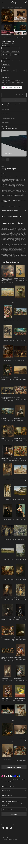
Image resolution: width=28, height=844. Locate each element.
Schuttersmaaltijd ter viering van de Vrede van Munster (7, 658)
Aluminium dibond (17, 61)
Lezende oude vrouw (17, 577)
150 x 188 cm (16, 52)
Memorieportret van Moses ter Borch (19, 597)
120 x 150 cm (6, 52)
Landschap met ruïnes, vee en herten (6, 577)
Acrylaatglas (6, 61)
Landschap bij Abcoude (4, 557)
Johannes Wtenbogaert (4, 517)
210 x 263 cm (16, 55)
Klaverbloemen (16, 537)
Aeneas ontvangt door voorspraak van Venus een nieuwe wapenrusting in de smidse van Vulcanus (6, 279)
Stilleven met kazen (4, 717)
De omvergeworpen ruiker (5, 377)
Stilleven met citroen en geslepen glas (19, 698)
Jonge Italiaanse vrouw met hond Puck (19, 517)
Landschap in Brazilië (17, 557)
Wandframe (6, 65)
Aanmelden (14, 814)
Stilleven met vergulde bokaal (18, 737)
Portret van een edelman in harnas (19, 617)
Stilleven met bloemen (17, 657)
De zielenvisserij (3, 418)
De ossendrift (16, 377)
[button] (2, 3)
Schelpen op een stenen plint (18, 637)
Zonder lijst (6, 71)
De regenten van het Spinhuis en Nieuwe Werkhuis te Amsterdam (7, 398)
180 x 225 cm (7, 55)
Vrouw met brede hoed (17, 717)
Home (2, 7)
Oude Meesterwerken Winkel (12, 838)
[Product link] (7, 274)
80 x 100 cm (6, 48)
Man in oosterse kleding (4, 597)
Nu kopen (14, 100)
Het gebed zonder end (4, 458)
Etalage (2, 438)
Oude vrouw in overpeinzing (5, 617)
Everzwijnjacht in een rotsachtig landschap (20, 438)
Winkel (7, 7)
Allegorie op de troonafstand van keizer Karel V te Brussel (19, 758)
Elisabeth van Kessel (17, 418)
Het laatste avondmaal (17, 458)
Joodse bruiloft (3, 537)
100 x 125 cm (15, 48)
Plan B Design (14, 839)
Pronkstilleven (3, 637)
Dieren (11, 7)
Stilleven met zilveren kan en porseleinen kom (7, 737)
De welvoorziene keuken (17, 397)
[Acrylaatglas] (14, 143)
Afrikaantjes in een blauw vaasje (19, 278)
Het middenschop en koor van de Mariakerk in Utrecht (6, 477)
